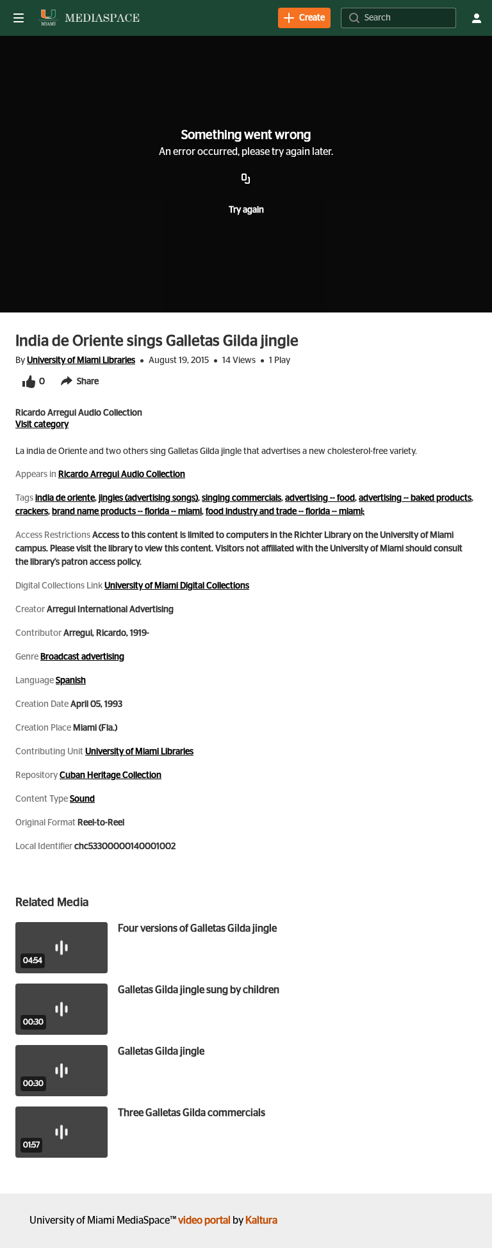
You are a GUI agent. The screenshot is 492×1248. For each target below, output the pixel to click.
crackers (31, 511)
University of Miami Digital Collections (176, 585)
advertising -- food (320, 498)
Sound (82, 799)
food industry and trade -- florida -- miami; (285, 511)
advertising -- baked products (415, 498)
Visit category (42, 424)
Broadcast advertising (82, 656)
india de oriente (65, 498)
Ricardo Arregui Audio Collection (121, 474)
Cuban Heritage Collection (110, 775)
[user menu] (476, 18)
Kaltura (261, 1220)
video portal (204, 1220)
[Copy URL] (246, 179)
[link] (304, 18)
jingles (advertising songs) (148, 498)
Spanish (71, 680)
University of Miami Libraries (81, 360)
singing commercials (241, 498)
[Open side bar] (18, 18)
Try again (246, 210)
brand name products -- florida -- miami (127, 511)
